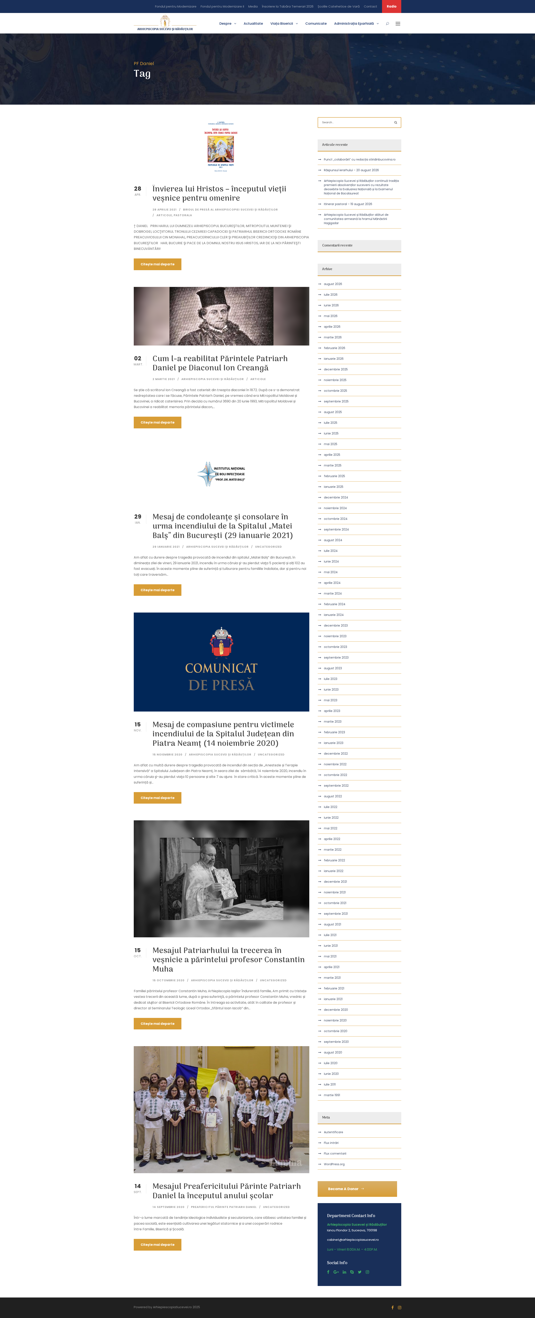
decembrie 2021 (335, 882)
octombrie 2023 (335, 647)
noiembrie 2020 (335, 1020)
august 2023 (333, 668)
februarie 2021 (334, 988)
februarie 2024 (334, 604)
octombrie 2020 (335, 1031)
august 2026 (333, 284)
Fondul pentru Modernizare (175, 6)
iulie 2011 (330, 1084)
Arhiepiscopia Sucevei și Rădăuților (212, 379)
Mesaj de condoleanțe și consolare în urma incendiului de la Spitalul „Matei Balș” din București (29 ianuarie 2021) (223, 526)
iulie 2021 (330, 935)
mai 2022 (330, 828)
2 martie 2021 (164, 379)
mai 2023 (330, 700)
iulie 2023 (330, 679)
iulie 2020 (331, 1063)
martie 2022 (332, 850)
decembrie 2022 (336, 753)
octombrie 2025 (335, 391)
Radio (391, 6)
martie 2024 (333, 593)
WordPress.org (334, 1164)
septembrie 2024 (336, 529)
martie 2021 (332, 978)
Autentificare (333, 1132)
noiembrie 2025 (335, 380)
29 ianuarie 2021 (166, 547)
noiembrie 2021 (335, 892)
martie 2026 (333, 337)
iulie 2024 (331, 551)
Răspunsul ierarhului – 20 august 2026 (351, 170)
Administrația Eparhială (354, 23)
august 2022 (333, 796)
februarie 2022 (334, 860)
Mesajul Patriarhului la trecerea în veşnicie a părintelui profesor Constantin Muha (229, 960)
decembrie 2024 (336, 497)
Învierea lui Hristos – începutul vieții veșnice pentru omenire (220, 194)
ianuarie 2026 (334, 359)
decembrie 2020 (336, 1010)
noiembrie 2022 (335, 764)
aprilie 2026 (332, 327)
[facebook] (328, 1272)
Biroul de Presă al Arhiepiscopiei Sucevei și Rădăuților (230, 210)
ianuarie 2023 (333, 743)
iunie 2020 (331, 1074)
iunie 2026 (331, 305)
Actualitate (253, 23)
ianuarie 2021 (333, 999)
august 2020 (333, 1052)
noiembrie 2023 (335, 636)
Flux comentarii (335, 1153)
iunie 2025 (331, 433)
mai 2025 (330, 444)
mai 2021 (330, 956)
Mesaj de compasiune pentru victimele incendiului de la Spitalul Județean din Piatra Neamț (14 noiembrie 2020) (223, 734)
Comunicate (316, 23)
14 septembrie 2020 (169, 1207)
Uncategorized (268, 547)
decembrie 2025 (336, 369)
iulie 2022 (330, 807)
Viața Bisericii (281, 23)
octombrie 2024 (336, 519)
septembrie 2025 (336, 401)
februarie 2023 (334, 732)
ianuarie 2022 (333, 871)
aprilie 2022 (332, 839)
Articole (164, 215)
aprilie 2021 (331, 967)
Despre (225, 23)
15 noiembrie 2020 (167, 755)
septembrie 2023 (336, 657)
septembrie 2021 (336, 914)
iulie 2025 (330, 423)
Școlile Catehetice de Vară (339, 6)
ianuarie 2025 (333, 487)
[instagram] (367, 1272)
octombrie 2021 (335, 903)
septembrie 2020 (336, 1042)
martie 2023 (332, 721)
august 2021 (332, 924)
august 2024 (333, 540)
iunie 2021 (331, 946)
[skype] (352, 1272)
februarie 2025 (334, 476)
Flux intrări (331, 1143)
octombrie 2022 (335, 775)
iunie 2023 (331, 689)
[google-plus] (336, 1272)
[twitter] (360, 1272)
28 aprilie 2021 (165, 210)
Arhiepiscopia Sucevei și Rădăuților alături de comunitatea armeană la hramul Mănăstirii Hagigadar (356, 219)
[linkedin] (344, 1272)
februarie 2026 (334, 348)
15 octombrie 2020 (169, 980)
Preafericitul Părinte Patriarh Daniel (224, 1207)
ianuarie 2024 (334, 615)
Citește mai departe (158, 264)
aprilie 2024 (332, 583)
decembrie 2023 (336, 625)
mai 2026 (331, 316)
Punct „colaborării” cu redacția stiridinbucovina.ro (360, 159)
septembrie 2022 (336, 786)
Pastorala (183, 215)
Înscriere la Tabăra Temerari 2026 (287, 6)
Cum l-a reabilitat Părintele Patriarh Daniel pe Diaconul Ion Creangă (220, 364)
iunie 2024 (331, 561)
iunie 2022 (331, 818)
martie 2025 (332, 465)
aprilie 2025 (332, 455)
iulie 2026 (331, 295)
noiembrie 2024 (335, 508)
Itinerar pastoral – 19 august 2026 (348, 204)
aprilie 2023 (332, 711)
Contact (370, 6)
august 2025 (333, 412)
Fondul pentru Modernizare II (222, 6)
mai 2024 (331, 572)
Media (253, 6)
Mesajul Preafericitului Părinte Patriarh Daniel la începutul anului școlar (227, 1191)
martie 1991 (332, 1095)
